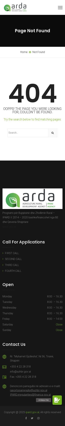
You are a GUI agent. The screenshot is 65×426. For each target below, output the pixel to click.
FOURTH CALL (13, 270)
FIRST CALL (12, 253)
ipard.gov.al (9, 226)
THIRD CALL (12, 265)
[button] (57, 400)
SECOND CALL (13, 259)
